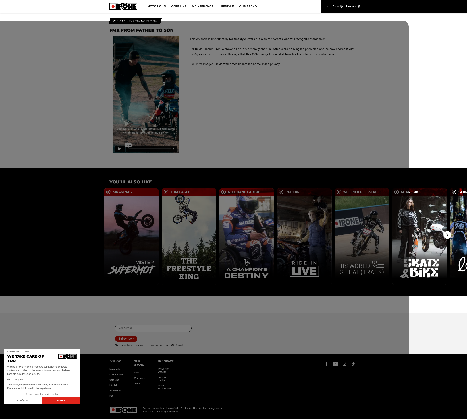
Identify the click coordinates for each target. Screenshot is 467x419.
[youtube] (335, 363)
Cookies (193, 408)
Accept (61, 400)
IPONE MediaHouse (164, 387)
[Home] (114, 21)
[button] (5, 415)
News (136, 372)
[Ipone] (123, 410)
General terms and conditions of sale (161, 408)
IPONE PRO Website (163, 370)
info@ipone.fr (215, 408)
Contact (138, 383)
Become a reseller (163, 379)
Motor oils (114, 369)
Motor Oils (156, 6)
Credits (184, 408)
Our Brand (248, 6)
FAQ (111, 396)
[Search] (328, 6)
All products (115, 390)
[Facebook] (326, 363)
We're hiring (139, 378)
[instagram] (344, 363)
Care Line (178, 6)
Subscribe (125, 338)
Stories (121, 21)
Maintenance (202, 6)
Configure (22, 400)
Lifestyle (226, 6)
